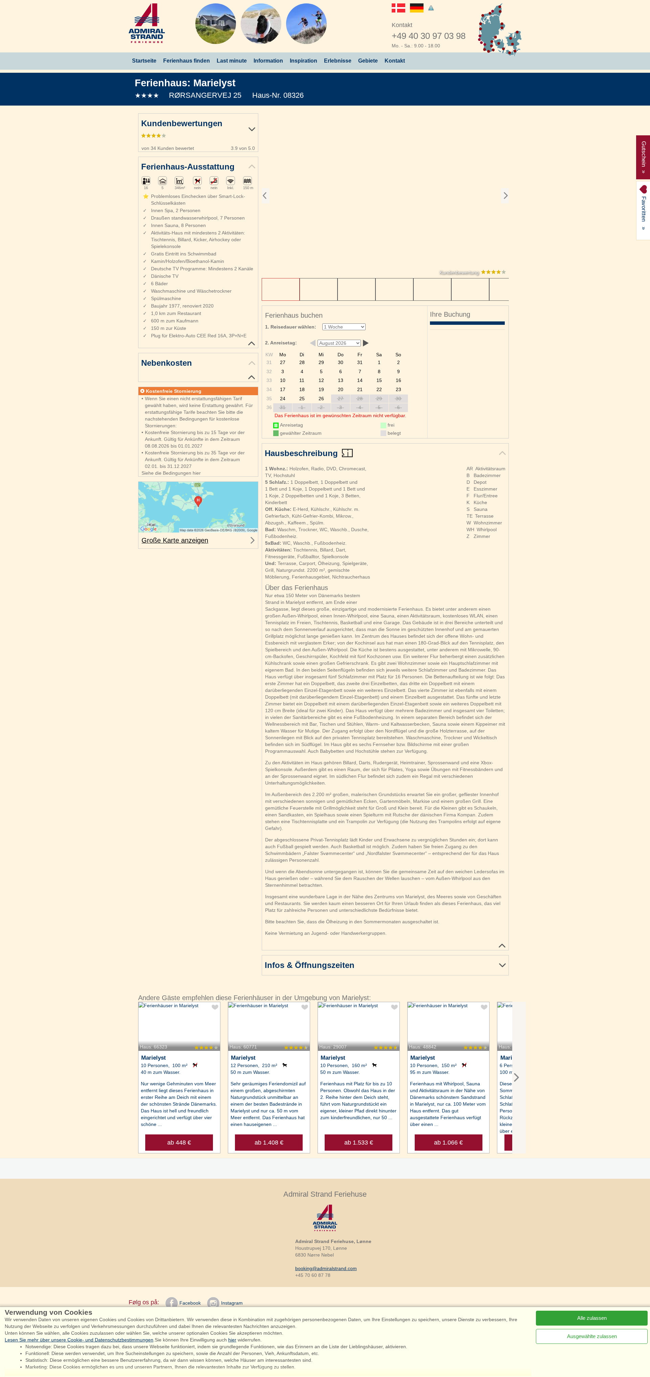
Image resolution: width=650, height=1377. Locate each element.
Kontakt (395, 61)
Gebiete (368, 61)
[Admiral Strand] (147, 23)
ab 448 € (179, 1142)
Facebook (190, 1303)
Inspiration (303, 61)
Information (268, 61)
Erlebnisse (337, 61)
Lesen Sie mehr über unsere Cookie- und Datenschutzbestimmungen (79, 1339)
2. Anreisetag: (281, 342)
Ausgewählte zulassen (592, 1336)
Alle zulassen (592, 1318)
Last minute (232, 61)
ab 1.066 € (448, 1142)
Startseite (144, 61)
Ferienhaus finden (186, 61)
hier (232, 1339)
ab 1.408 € (269, 1142)
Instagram (232, 1303)
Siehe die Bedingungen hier (171, 473)
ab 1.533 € (358, 1142)
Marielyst (214, 82)
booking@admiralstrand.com (326, 1268)
